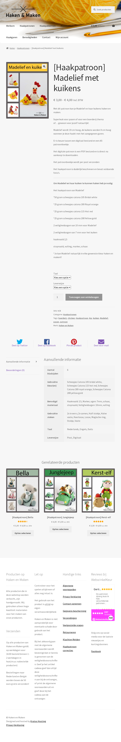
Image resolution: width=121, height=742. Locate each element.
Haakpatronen (27, 25)
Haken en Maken (66, 325)
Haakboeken (67, 25)
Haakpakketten (47, 25)
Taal (55, 273)
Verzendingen (70, 618)
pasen (56, 321)
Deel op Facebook (47, 345)
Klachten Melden (71, 639)
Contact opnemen (72, 603)
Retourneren (69, 632)
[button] (44, 66)
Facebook (96, 651)
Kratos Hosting (38, 721)
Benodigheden (29, 37)
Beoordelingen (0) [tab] (15, 370)
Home (12, 48)
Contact (46, 37)
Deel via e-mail (101, 345)
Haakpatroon (82, 318)
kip (90, 318)
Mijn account (62, 37)
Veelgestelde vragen (73, 625)
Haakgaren (11, 37)
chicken (71, 318)
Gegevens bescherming (74, 610)
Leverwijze (58, 283)
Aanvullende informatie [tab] (18, 361)
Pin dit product (74, 345)
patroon (64, 321)
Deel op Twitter (20, 345)
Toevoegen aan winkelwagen (84, 297)
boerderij (62, 318)
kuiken (96, 318)
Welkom (10, 25)
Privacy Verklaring (72, 596)
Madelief (104, 318)
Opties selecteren (23, 533)
